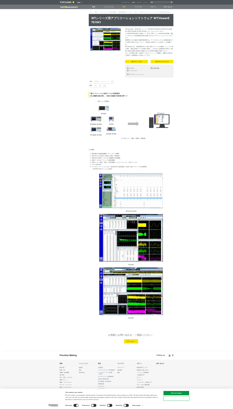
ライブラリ (138, 7)
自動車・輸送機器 (64, 372)
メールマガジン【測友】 (143, 382)
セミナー (139, 377)
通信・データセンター (65, 387)
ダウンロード (121, 367)
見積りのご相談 (137, 61)
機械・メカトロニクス (65, 382)
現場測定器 (101, 384)
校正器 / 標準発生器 (103, 379)
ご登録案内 (140, 375)
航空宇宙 (62, 367)
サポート (153, 7)
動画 (118, 372)
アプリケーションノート (136, 74)
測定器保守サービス (142, 367)
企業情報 (133, 2)
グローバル (139, 2)
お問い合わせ (168, 7)
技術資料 (119, 370)
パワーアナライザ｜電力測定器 (108, 12)
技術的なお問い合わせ (163, 61)
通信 (80, 370)
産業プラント (63, 380)
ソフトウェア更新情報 (143, 372)
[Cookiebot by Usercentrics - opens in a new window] (53, 405)
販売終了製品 (140, 387)
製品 (124, 7)
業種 (93, 7)
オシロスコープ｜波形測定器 (105, 376)
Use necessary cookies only (176, 398)
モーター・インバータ (65, 384)
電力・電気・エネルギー (66, 377)
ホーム (91, 12)
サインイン (145, 2)
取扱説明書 (155, 68)
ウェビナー (140, 380)
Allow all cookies (176, 393)
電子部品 (62, 375)
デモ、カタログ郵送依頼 (143, 384)
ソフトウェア (133, 70)
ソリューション (109, 7)
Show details (136, 405)
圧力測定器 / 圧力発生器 (104, 381)
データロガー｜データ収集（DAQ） (105, 373)
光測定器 (100, 367)
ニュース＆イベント (126, 2)
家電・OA (62, 370)
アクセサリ (101, 386)
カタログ (131, 68)
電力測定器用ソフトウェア (125, 12)
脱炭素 (80, 367)
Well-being (81, 372)
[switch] (93, 405)
